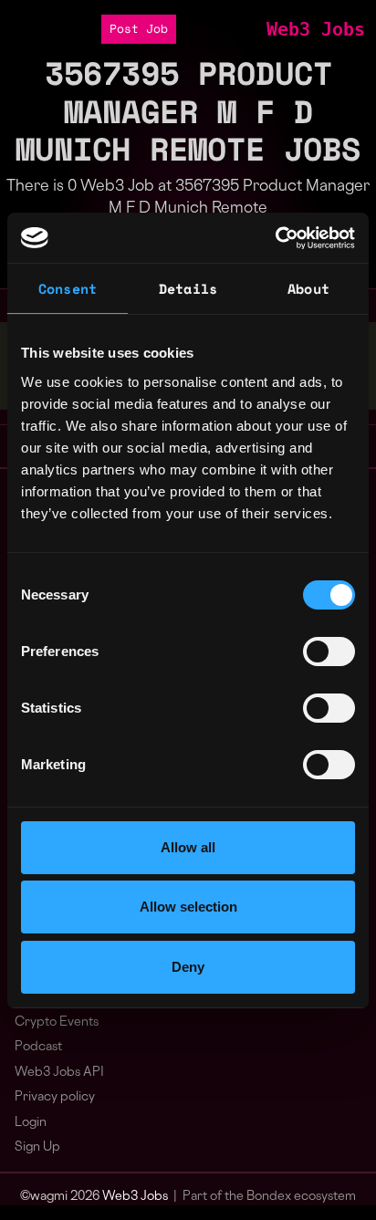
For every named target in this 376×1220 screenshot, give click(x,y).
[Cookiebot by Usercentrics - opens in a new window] (275, 238)
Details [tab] (188, 288)
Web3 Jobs (315, 29)
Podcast (38, 1047)
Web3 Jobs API (59, 1073)
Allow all (188, 847)
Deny (188, 967)
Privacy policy (55, 1097)
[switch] (329, 651)
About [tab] (308, 288)
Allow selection (188, 906)
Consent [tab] (67, 288)
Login (31, 1123)
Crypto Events (57, 1022)
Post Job (139, 28)
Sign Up (37, 1147)
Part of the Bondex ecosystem (269, 1197)
